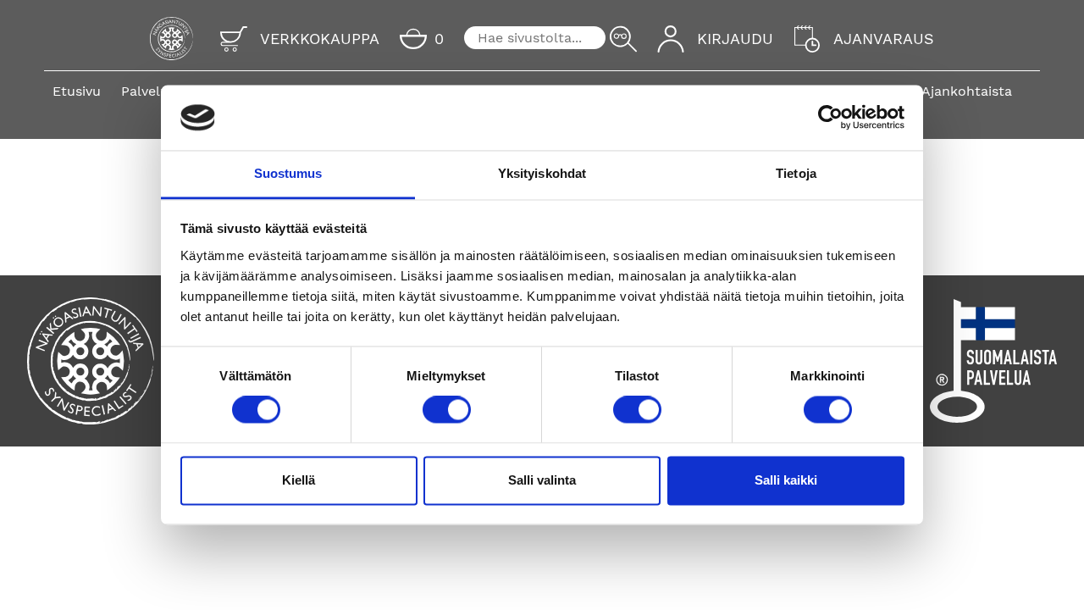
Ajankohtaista (966, 91)
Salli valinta (542, 480)
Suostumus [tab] (288, 173)
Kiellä (298, 480)
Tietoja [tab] (796, 173)
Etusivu (77, 91)
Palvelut (147, 91)
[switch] (447, 410)
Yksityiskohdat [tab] (542, 173)
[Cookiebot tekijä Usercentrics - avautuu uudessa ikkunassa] (830, 117)
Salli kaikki (786, 480)
